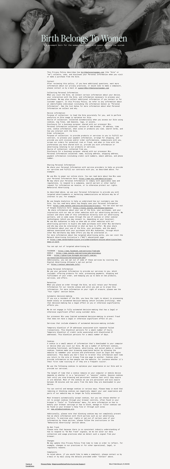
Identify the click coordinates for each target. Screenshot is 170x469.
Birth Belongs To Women (84, 38)
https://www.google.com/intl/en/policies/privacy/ (77, 205)
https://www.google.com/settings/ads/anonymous (78, 253)
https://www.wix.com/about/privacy (95, 178)
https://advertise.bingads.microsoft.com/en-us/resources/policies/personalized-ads (72, 256)
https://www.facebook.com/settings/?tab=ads (79, 251)
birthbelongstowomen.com (92, 72)
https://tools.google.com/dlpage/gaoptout (93, 208)
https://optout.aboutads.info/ (65, 264)
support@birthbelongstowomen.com (93, 88)
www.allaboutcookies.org (62, 409)
